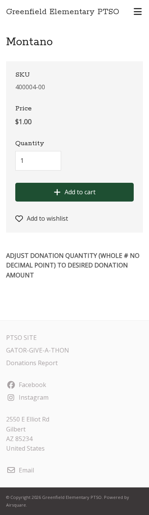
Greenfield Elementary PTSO (62, 12)
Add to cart (80, 192)
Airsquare (16, 505)
